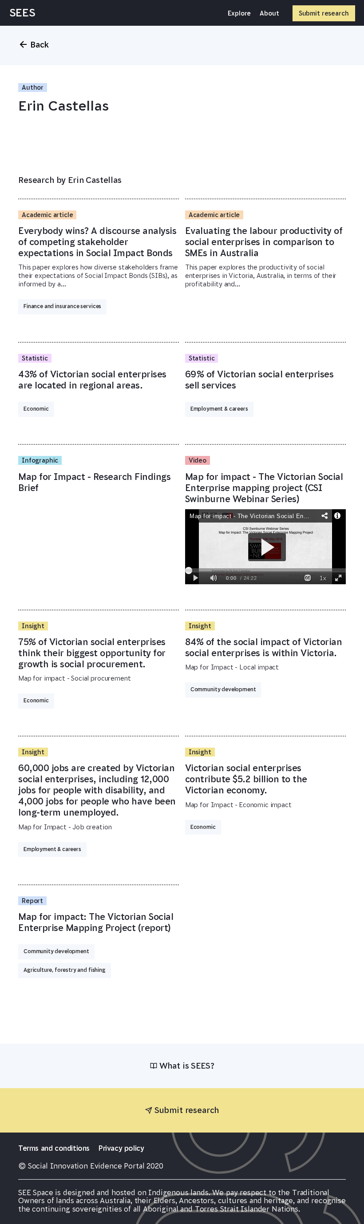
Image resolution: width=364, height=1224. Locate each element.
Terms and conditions (54, 1148)
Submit (324, 13)
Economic (36, 409)
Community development (223, 689)
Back (39, 44)
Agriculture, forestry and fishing (65, 970)
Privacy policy (121, 1148)
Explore (239, 13)
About (269, 13)
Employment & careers (219, 409)
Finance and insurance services (62, 306)
